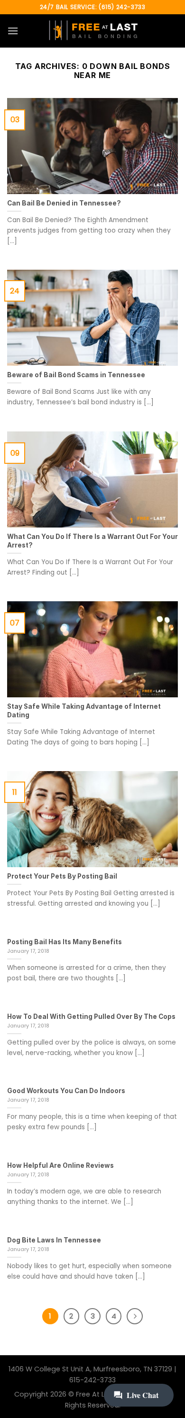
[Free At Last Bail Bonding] (92, 31)
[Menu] (12, 30)
